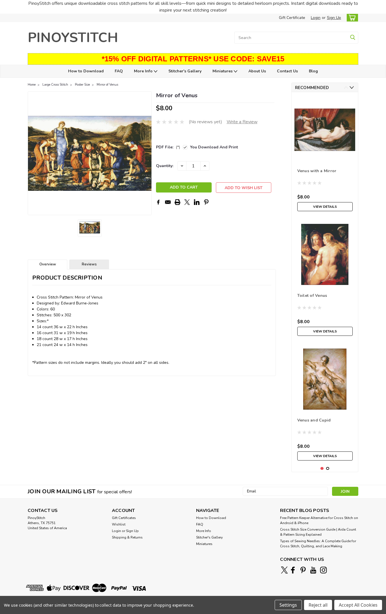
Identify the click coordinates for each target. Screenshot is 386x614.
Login (315, 17)
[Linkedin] (196, 202)
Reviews (89, 264)
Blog (313, 71)
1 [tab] (322, 468)
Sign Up (334, 17)
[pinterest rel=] (303, 570)
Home (32, 85)
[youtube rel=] (313, 570)
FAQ (119, 71)
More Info (144, 71)
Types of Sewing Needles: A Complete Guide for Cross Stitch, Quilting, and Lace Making (318, 543)
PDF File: (168, 147)
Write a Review (242, 122)
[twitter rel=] (284, 570)
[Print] (177, 202)
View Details (325, 206)
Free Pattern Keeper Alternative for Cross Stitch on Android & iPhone (319, 520)
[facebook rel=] (292, 570)
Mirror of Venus (107, 85)
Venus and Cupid (314, 420)
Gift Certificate (292, 17)
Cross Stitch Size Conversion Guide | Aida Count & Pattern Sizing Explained (318, 532)
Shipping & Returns (127, 537)
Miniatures (223, 71)
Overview (47, 264)
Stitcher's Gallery (184, 71)
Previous (33, 153)
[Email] (168, 202)
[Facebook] (158, 202)
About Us (257, 71)
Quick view (324, 156)
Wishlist (118, 524)
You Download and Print (214, 147)
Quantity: (164, 165)
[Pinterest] (206, 202)
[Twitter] (187, 202)
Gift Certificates (124, 518)
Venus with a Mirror (317, 171)
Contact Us (287, 71)
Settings (288, 605)
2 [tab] (327, 468)
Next (147, 153)
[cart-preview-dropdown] (351, 17)
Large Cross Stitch (55, 85)
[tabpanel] (324, 155)
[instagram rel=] (323, 570)
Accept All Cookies (358, 605)
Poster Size (82, 85)
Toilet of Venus (312, 295)
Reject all (318, 605)
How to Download (86, 71)
